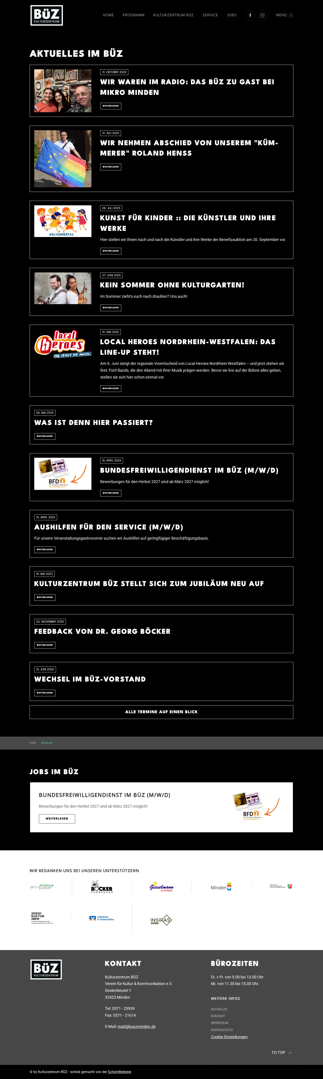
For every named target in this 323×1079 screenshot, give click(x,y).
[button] (285, 15)
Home (108, 15)
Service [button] (210, 15)
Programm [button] (134, 15)
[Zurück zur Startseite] (47, 15)
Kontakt (218, 1016)
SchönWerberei (119, 1072)
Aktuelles (219, 1009)
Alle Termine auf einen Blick (161, 712)
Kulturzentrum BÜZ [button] (173, 15)
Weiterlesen (57, 818)
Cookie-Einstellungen (229, 1037)
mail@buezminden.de (137, 1026)
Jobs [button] (232, 15)
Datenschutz (222, 1030)
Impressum (219, 1023)
